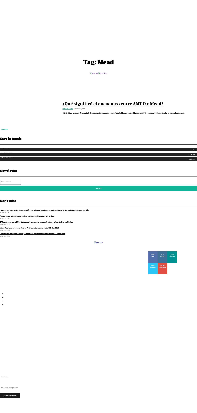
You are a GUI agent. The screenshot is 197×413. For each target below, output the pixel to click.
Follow (192, 154)
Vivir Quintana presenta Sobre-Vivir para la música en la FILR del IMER (35, 331)
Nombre (3, 373)
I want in (98, 188)
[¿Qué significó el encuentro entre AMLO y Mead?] (29, 108)
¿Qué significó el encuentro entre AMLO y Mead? (112, 103)
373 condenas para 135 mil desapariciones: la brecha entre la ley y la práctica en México (43, 327)
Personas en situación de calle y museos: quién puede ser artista (32, 323)
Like (194, 149)
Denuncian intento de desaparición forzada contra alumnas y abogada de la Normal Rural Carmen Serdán (44, 210)
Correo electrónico (6, 383)
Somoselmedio (67, 109)
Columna (4, 129)
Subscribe (192, 159)
